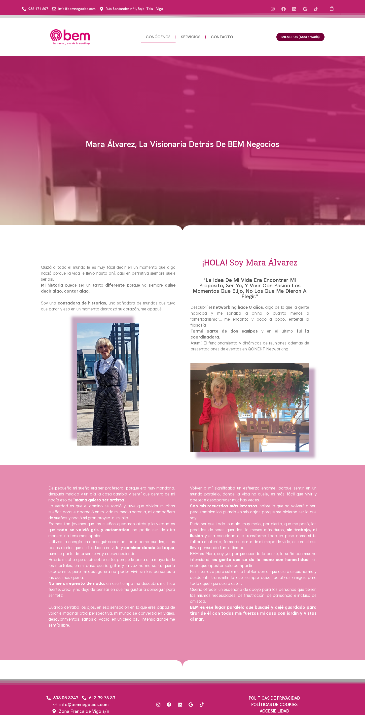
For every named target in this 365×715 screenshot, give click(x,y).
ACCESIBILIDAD (274, 711)
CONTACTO (222, 36)
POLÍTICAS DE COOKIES (274, 704)
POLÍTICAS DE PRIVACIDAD (274, 698)
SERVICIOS (190, 36)
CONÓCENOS (158, 36)
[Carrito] (331, 9)
